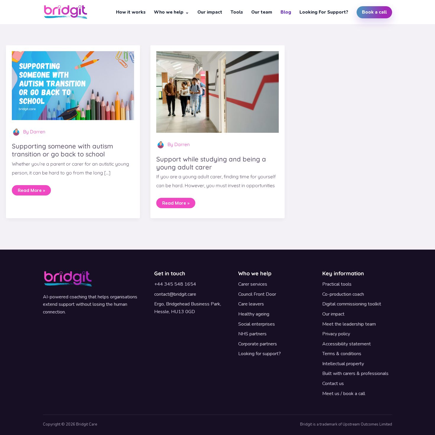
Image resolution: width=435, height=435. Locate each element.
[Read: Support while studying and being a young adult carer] (217, 91)
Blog (286, 12)
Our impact (209, 12)
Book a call (374, 12)
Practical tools (337, 284)
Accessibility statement (346, 344)
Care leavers (251, 304)
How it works (131, 12)
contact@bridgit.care (175, 294)
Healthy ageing (253, 314)
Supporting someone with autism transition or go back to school (62, 150)
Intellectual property (343, 363)
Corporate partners (257, 344)
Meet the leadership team (349, 324)
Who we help (168, 12)
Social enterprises (256, 324)
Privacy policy (336, 334)
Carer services (252, 284)
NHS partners (252, 334)
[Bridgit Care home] (65, 12)
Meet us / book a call (343, 393)
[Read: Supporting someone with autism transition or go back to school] (73, 85)
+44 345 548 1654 (175, 284)
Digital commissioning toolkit (351, 304)
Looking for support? (323, 12)
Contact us (333, 383)
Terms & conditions (341, 353)
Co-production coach (343, 294)
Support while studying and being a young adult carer (211, 163)
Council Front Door (257, 294)
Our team (261, 12)
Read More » (31, 189)
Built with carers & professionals (355, 373)
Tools (237, 12)
